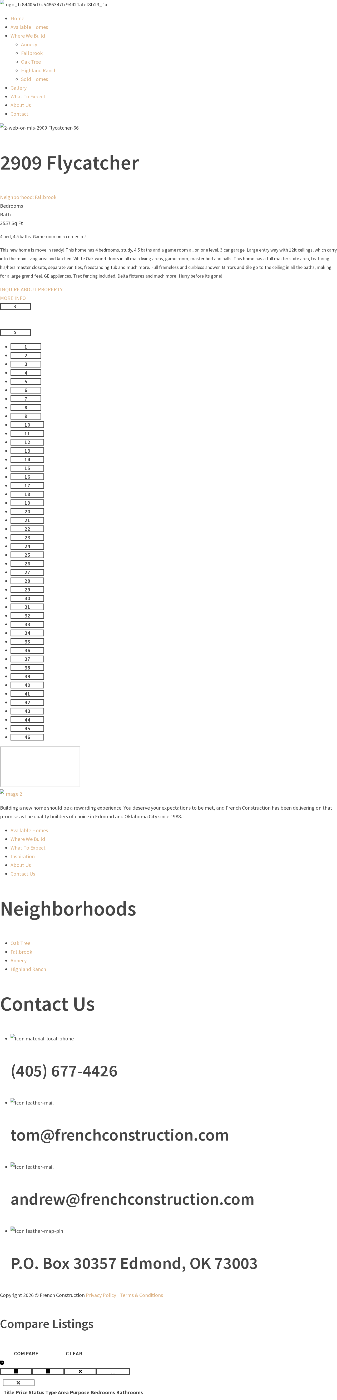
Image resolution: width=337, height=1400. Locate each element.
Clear (74, 1353)
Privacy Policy (101, 1295)
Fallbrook (45, 197)
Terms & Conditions (141, 1295)
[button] (15, 306)
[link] (17, 18)
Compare (26, 1353)
